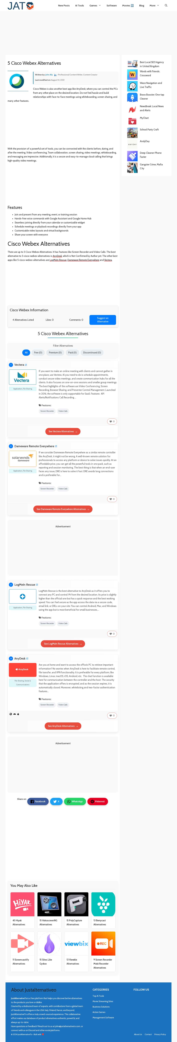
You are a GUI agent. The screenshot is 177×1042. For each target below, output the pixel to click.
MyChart (144, 118)
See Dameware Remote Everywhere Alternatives (61, 509)
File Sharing (27, 389)
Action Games (99, 1012)
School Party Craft (149, 129)
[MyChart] (132, 122)
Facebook (40, 801)
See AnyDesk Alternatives (61, 726)
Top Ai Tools (98, 996)
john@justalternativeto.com (67, 1026)
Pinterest (100, 801)
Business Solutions (101, 1007)
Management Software (103, 1017)
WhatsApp (77, 801)
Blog (141, 5)
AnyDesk (57, 256)
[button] (166, 5)
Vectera (108, 260)
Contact (148, 1034)
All (26, 352)
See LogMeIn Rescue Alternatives (61, 643)
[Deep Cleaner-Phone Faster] (132, 157)
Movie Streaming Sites (103, 1001)
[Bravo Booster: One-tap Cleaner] (132, 98)
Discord (32, 1030)
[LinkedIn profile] (55, 75)
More (152, 5)
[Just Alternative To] (21, 5)
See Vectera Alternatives (61, 431)
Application (17, 389)
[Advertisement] (88, 31)
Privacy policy (160, 1034)
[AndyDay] (132, 145)
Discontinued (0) (92, 352)
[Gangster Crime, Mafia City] (132, 168)
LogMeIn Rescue (58, 260)
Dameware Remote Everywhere (83, 260)
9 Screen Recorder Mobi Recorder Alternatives (102, 963)
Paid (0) (72, 352)
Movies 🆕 (128, 5)
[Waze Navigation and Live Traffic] (132, 87)
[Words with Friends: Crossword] (132, 75)
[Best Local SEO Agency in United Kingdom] (132, 64)
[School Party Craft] (132, 133)
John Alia (49, 74)
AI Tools (79, 5)
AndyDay (145, 141)
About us (138, 1034)
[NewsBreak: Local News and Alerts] (132, 110)
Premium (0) (55, 352)
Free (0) (38, 352)
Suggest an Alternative (103, 320)
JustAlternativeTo (25, 1034)
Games (93, 5)
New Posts (64, 5)
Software (112, 5)
